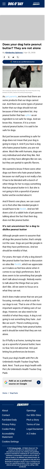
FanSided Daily (9, 419)
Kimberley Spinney (14, 52)
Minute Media (16, 448)
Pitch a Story (32, 419)
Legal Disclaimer (34, 429)
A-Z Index (31, 433)
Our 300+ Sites (33, 415)
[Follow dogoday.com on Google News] (38, 382)
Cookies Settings (10, 441)
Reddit (23, 209)
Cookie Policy (8, 429)
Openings (31, 410)
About (5, 410)
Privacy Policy (9, 424)
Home (4, 393)
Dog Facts (14, 393)
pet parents (11, 96)
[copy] (18, 57)
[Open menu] (4, 3)
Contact (6, 415)
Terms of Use (33, 424)
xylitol (28, 115)
